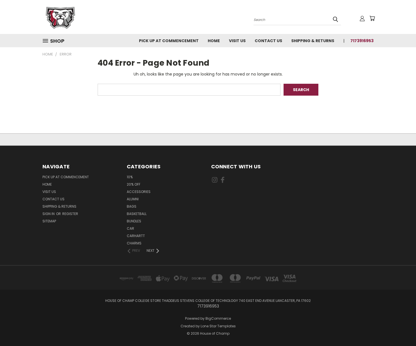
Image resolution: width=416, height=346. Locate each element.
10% (130, 177)
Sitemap (49, 221)
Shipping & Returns (312, 41)
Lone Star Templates (218, 326)
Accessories (139, 191)
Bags (131, 206)
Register (70, 213)
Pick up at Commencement (169, 41)
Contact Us (268, 41)
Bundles (134, 221)
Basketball (137, 213)
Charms (134, 243)
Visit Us (237, 41)
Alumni (133, 199)
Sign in (48, 213)
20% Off (133, 184)
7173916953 (362, 41)
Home (214, 41)
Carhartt (136, 235)
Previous (401, 328)
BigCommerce (218, 318)
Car (130, 228)
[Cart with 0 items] (372, 18)
